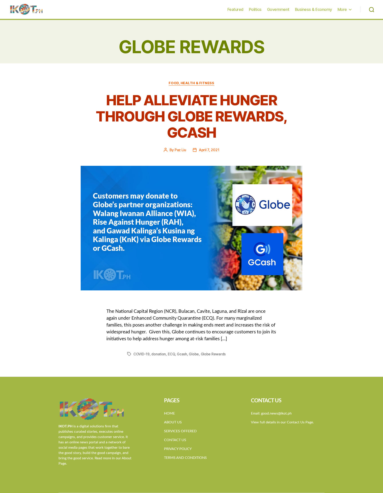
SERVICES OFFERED (180, 431)
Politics (255, 9)
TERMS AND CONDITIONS (185, 458)
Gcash (182, 354)
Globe (194, 354)
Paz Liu (180, 150)
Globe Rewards (213, 354)
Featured (235, 9)
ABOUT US (173, 422)
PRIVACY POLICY (178, 449)
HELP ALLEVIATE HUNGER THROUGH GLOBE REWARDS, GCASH (191, 116)
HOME (169, 413)
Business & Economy (313, 9)
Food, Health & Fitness (191, 83)
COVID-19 (141, 354)
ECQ (171, 354)
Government (278, 9)
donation (158, 354)
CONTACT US (175, 440)
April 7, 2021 (209, 150)
